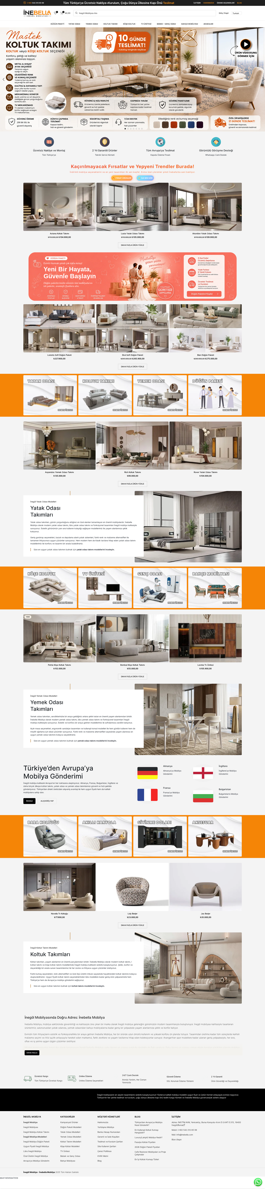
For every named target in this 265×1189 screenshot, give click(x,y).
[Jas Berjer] (205, 887)
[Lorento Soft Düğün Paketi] (59, 328)
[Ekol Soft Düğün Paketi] (132, 328)
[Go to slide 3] (130, 128)
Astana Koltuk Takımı (59, 233)
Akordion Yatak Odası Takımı (205, 233)
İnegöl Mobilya (30, 1122)
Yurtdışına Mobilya (106, 1127)
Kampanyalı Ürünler (69, 1122)
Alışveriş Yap (47, 801)
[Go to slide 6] (139, 128)
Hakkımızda (103, 1122)
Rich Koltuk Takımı (132, 472)
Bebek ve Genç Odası (70, 1156)
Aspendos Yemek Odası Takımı (59, 472)
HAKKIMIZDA (208, 3)
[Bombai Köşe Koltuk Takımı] (132, 638)
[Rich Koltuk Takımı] (132, 446)
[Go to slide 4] (133, 128)
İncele (29, 801)
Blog (100, 1161)
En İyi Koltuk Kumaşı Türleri (147, 1159)
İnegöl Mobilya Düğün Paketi (36, 1141)
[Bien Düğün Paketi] (205, 328)
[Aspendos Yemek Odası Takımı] (59, 446)
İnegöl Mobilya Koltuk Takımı (36, 1132)
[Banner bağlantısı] (50, 395)
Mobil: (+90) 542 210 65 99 (184, 1130)
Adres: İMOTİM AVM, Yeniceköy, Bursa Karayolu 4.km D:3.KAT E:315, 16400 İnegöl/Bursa (206, 1123)
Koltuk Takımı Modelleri (70, 1141)
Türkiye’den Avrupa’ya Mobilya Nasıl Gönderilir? (148, 1123)
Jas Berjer (205, 913)
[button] (3, 79)
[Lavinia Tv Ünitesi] (205, 638)
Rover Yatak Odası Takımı (205, 472)
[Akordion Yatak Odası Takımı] (205, 207)
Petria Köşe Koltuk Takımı (59, 665)
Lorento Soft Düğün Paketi (59, 355)
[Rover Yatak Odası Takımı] (205, 446)
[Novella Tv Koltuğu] (59, 887)
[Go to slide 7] (142, 128)
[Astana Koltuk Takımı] (59, 207)
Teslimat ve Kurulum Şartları (110, 1141)
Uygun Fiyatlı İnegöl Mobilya (36, 1146)
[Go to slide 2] (128, 128)
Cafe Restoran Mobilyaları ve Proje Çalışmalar (150, 1153)
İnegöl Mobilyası (30, 1127)
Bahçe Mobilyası (67, 1161)
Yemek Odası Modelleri (70, 1137)
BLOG (239, 3)
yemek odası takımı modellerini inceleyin (97, 741)
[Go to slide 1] (125, 128)
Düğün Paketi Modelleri (70, 1127)
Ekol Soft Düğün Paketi (132, 355)
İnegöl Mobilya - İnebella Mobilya (39, 1172)
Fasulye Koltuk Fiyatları (145, 1142)
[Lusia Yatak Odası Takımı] (132, 207)
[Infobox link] (49, 147)
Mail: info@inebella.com (182, 1134)
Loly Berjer (132, 913)
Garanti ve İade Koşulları (108, 1137)
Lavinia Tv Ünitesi (206, 665)
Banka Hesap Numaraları (109, 1132)
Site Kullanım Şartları (107, 1146)
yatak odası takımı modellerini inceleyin (95, 549)
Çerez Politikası (104, 1151)
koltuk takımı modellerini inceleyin (88, 986)
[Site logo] (37, 13)
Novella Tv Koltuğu (59, 913)
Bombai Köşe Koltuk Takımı (132, 665)
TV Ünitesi (65, 1151)
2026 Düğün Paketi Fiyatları (147, 1147)
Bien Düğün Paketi (205, 355)
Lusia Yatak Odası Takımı (132, 233)
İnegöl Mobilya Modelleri (35, 1137)
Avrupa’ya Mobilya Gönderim (36, 1161)
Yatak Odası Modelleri (70, 1132)
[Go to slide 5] (136, 128)
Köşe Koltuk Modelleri (70, 1146)
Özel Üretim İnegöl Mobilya (35, 1156)
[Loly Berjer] (132, 887)
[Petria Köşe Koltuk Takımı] (59, 638)
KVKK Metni (103, 1156)
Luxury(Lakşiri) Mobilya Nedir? (148, 1137)
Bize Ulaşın (177, 1139)
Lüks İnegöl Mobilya (32, 1151)
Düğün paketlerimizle (54, 283)
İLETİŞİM (197, 3)
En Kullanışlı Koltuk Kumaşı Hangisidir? (146, 1131)
